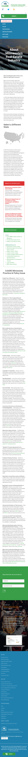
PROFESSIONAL (6, 29)
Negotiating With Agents (6, 661)
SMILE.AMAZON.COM (11, 607)
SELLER (4, 26)
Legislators (3, 718)
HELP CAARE (5, 34)
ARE (2, 706)
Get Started (9, 630)
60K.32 (6, 512)
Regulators (3, 716)
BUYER (4, 24)
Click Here (20, 546)
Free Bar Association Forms (13, 240)
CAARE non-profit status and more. (9, 723)
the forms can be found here (17, 453)
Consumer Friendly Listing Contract (9, 685)
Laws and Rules (10, 262)
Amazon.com (13, 621)
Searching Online (5, 659)
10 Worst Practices (5, 689)
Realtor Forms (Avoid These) (13, 241)
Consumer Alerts (5, 675)
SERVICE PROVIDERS (7, 31)
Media (2, 710)
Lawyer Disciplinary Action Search (15, 254)
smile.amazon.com (19, 616)
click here (13, 363)
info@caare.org (18, 736)
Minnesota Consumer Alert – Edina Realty (13, 188)
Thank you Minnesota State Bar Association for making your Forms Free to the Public (14, 215)
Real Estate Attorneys (6, 665)
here (7, 367)
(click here (8, 425)
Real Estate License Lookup (13, 246)
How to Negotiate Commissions (8, 687)
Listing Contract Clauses (6, 683)
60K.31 (16, 511)
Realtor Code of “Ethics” (12, 251)
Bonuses (3, 673)
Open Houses (4, 663)
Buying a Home (4, 657)
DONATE (10, 753)
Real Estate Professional (6, 714)
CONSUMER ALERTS (6, 21)
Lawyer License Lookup (12, 253)
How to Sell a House (5, 681)
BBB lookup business (12, 264)
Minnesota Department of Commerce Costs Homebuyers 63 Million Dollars (12, 201)
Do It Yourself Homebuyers (7, 697)
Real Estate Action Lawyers (7, 712)
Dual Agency (4, 667)
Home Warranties (5, 671)
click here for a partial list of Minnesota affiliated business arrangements (14, 313)
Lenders (3, 708)
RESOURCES (5, 36)
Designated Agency (5, 669)
